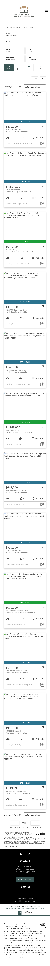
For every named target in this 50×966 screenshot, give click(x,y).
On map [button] (29, 67)
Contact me (25, 879)
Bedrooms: (8, 52)
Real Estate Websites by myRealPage (30, 908)
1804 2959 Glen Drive (17, 551)
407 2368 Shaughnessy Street (20, 612)
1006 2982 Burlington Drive (17, 311)
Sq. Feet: (31, 60)
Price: (11, 36)
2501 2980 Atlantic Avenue (17, 491)
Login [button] (43, 78)
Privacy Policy (11, 908)
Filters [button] (40, 67)
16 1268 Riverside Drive (16, 732)
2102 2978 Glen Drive (17, 130)
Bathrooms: (30, 52)
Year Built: (10, 60)
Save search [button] (9, 67)
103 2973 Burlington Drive (17, 371)
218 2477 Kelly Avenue (20, 251)
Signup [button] (34, 78)
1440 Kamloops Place (18, 191)
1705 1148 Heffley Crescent (17, 672)
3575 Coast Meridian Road (18, 792)
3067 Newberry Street (19, 431)
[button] (21, 854)
